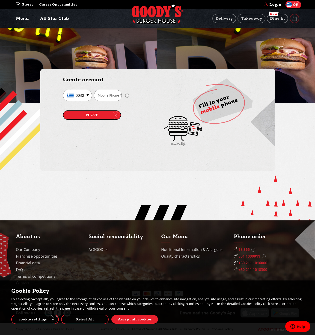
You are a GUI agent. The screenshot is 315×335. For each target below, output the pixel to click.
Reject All (85, 319)
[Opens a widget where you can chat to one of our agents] (297, 327)
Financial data (28, 262)
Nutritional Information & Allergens (192, 249)
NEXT (92, 115)
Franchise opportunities (37, 256)
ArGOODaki (98, 249)
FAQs (20, 269)
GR (295, 4)
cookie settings (33, 319)
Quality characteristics (180, 256)
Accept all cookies (135, 319)
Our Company (28, 249)
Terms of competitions (35, 276)
